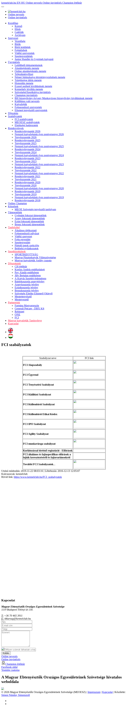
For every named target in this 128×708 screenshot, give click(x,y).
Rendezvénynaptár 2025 (27, 140)
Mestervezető (22, 299)
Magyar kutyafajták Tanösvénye (25, 320)
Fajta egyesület (22, 239)
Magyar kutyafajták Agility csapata (33, 260)
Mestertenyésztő (23, 296)
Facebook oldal (9, 667)
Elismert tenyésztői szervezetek (31, 110)
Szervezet (13, 38)
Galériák (19, 32)
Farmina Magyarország (27, 305)
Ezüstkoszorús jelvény (26, 287)
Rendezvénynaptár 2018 (27, 200)
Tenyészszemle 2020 (25, 185)
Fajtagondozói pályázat (27, 233)
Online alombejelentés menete (30, 71)
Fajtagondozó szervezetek (28, 107)
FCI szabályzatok (24, 119)
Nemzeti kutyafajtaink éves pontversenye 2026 (39, 134)
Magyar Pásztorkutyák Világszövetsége (35, 257)
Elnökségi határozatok (26, 125)
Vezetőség (20, 41)
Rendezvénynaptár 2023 (27, 158)
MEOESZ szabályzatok (27, 122)
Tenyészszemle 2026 (25, 137)
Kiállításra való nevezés (27, 101)
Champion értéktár (72, 2)
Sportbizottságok (17, 251)
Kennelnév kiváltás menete (29, 89)
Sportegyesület (22, 242)
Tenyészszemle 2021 (25, 179)
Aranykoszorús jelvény (27, 284)
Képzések (13, 206)
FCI (17, 317)
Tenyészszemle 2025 (25, 143)
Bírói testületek (22, 47)
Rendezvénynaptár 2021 (27, 176)
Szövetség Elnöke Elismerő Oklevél (33, 293)
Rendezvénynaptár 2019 (27, 191)
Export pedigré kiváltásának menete (33, 86)
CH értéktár (21, 266)
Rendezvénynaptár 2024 (27, 149)
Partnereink (14, 302)
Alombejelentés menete (27, 68)
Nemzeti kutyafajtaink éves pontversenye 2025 (39, 146)
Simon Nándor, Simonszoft (15, 695)
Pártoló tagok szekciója (27, 245)
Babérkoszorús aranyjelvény (29, 281)
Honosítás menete (24, 83)
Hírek (18, 29)
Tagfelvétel (14, 227)
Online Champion (17, 203)
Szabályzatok (15, 116)
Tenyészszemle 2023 (25, 161)
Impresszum (94, 692)
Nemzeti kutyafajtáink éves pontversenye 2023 (39, 164)
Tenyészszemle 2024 (25, 152)
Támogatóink (15, 212)
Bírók (18, 44)
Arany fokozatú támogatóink (30, 218)
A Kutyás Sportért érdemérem (30, 278)
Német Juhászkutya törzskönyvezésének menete (40, 77)
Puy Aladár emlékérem (27, 272)
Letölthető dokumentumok (28, 65)
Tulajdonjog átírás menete (28, 80)
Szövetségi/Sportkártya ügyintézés (33, 92)
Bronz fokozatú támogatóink (30, 224)
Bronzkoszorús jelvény (27, 290)
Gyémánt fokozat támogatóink (30, 215)
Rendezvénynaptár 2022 (27, 167)
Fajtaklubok (21, 50)
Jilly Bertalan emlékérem (28, 275)
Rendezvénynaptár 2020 (27, 182)
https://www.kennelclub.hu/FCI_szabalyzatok (38, 477)
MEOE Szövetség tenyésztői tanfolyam (35, 209)
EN (19, 2)
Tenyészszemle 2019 (25, 194)
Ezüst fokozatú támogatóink (29, 221)
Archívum (20, 35)
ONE (17, 314)
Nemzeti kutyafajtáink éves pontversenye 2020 (39, 188)
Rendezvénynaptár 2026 (27, 131)
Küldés (6, 653)
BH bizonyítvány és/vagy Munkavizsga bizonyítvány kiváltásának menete (53, 98)
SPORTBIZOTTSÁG (26, 254)
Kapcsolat (13, 323)
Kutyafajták (21, 104)
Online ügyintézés (52, 2)
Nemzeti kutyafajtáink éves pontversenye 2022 (39, 173)
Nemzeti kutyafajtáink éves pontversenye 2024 (39, 155)
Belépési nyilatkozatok (26, 248)
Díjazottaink (14, 263)
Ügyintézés (14, 62)
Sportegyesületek (24, 56)
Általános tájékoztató (26, 230)
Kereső (18, 26)
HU (23, 2)
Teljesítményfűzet (24, 74)
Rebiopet (19, 311)
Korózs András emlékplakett (30, 269)
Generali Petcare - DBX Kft (29, 308)
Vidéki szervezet (23, 236)
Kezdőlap (13, 23)
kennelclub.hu (9, 2)
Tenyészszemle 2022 (25, 170)
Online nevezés (34, 2)
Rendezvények (16, 128)
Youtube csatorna (10, 670)
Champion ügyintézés (26, 95)
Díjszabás (13, 113)
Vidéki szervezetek (24, 53)
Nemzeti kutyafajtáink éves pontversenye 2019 (39, 197)
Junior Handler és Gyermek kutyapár (34, 59)
